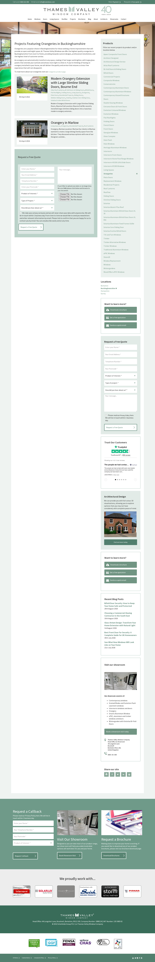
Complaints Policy (39, 958)
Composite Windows (111, 80)
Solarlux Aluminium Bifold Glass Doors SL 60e (120, 218)
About (96, 19)
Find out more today (121, 542)
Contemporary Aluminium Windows (117, 91)
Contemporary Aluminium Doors (116, 88)
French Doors (109, 125)
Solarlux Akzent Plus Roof (114, 207)
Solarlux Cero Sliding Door (81, 98)
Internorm (108, 151)
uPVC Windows (109, 253)
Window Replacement (112, 261)
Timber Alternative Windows (115, 242)
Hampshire (105, 291)
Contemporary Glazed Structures (116, 95)
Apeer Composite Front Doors (115, 54)
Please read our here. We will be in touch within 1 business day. (119, 418)
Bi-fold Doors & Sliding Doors (74, 90)
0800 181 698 (112, 755)
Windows (37, 19)
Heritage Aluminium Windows (115, 147)
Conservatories (109, 84)
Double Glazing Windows (113, 103)
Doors (45, 19)
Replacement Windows (112, 181)
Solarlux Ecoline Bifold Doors (60, 100)
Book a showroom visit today (117, 731)
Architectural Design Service (114, 62)
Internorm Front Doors (113, 155)
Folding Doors (66, 93)
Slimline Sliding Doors (58, 98)
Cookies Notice (26, 958)
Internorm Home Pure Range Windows (119, 158)
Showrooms (114, 19)
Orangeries (86, 93)
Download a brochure (118, 310)
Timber (106, 238)
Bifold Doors (89, 90)
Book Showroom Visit (67, 855)
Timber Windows (110, 246)
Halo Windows (109, 144)
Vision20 (107, 257)
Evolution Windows (111, 114)
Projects (73, 19)
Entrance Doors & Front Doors (115, 106)
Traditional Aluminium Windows (116, 249)
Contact (123, 19)
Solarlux (68, 98)
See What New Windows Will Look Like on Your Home (119, 643)
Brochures (81, 19)
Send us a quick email (118, 325)
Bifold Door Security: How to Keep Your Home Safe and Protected (119, 604)
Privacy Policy (125, 415)
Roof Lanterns (88, 126)
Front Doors (108, 129)
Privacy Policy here (32, 815)
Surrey (103, 293)
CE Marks (15, 958)
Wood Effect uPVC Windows (114, 272)
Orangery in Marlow (65, 122)
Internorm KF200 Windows (114, 166)
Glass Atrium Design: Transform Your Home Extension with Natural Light (120, 624)
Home (30, 19)
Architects (103, 19)
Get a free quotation (118, 317)
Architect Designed (111, 58)
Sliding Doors (78, 95)
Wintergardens (109, 268)
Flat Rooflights (56, 93)
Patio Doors (55, 95)
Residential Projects (66, 95)
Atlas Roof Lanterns (57, 90)
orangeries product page (57, 72)
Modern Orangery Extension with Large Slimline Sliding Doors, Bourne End (70, 82)
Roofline (64, 19)
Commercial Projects (112, 77)
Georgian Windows (111, 132)
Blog (89, 19)
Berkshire (104, 286)
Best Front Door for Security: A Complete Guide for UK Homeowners (120, 633)
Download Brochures (111, 855)
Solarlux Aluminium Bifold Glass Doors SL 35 (120, 212)
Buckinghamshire (108, 288)
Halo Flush (108, 140)
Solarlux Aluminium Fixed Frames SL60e (119, 223)
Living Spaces (54, 19)
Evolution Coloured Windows (115, 110)
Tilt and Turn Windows (112, 235)
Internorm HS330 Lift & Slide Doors (117, 162)
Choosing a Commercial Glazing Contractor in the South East (118, 614)
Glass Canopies (109, 136)
